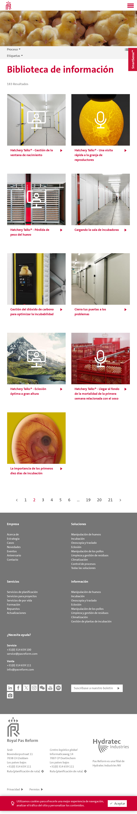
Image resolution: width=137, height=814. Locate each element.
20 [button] (99, 500)
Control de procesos (83, 564)
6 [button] (69, 500)
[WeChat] (42, 688)
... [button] (78, 500)
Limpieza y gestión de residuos (89, 555)
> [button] (120, 500)
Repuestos (13, 609)
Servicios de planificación (22, 592)
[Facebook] (18, 688)
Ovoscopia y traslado (84, 543)
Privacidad (13, 789)
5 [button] (60, 500)
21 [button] (110, 500)
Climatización (79, 559)
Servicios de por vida (19, 600)
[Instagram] (34, 688)
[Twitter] (26, 688)
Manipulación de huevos (86, 534)
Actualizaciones (16, 613)
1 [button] (25, 500)
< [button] (17, 500)
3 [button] (43, 500)
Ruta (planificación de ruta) (23, 771)
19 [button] (88, 500)
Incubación (78, 539)
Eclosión (76, 547)
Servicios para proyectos (22, 596)
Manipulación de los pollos (87, 551)
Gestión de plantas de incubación (91, 621)
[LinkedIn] (10, 688)
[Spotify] (58, 688)
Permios (34, 789)
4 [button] (52, 500)
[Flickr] (10, 695)
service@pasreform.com (22, 654)
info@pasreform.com (20, 669)
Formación (13, 604)
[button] (130, 7)
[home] (8, 5)
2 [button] (34, 500)
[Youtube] (50, 688)
